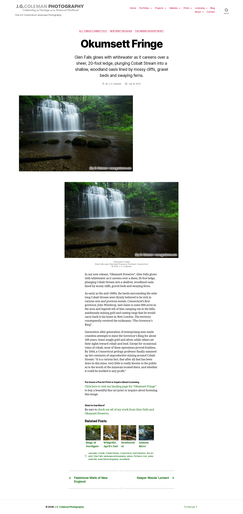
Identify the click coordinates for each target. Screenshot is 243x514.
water (150, 456)
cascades (92, 453)
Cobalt (101, 453)
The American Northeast (149, 31)
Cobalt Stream (112, 453)
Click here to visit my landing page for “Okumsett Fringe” (120, 386)
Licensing (200, 8)
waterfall (92, 459)
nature (130, 456)
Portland (138, 456)
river (145, 456)
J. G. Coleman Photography (69, 507)
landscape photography (115, 456)
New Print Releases (121, 31)
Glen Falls (98, 456)
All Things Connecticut (93, 31)
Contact (211, 11)
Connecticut (125, 453)
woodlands (124, 459)
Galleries (173, 8)
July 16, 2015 (134, 84)
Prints (186, 8)
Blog (212, 8)
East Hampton (139, 453)
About (198, 11)
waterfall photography (108, 459)
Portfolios (144, 8)
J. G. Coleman (115, 84)
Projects (159, 8)
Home (133, 8)
